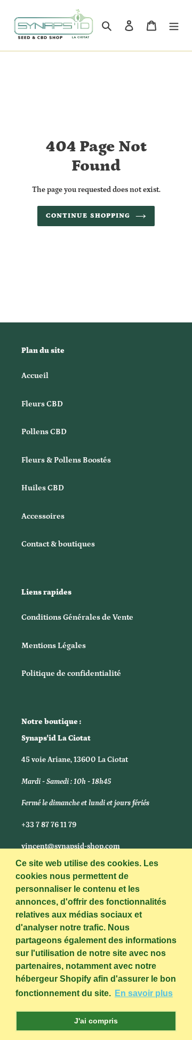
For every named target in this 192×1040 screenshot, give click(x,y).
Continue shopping (88, 216)
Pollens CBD (44, 431)
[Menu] (174, 25)
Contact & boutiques (58, 544)
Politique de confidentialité (71, 673)
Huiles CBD (42, 487)
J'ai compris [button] (96, 1020)
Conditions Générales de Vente (77, 617)
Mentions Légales (53, 645)
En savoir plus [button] (144, 993)
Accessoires (43, 516)
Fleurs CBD (42, 404)
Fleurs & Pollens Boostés (66, 460)
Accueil (35, 375)
